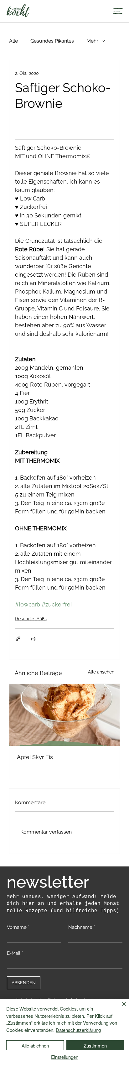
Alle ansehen (101, 671)
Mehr (92, 41)
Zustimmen (95, 1045)
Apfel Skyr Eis (35, 757)
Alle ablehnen (35, 1045)
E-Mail (15, 953)
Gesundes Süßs (31, 618)
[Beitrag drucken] (33, 639)
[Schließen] (120, 1007)
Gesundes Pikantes (52, 41)
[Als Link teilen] (18, 639)
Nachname (81, 927)
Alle (13, 41)
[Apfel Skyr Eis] (64, 715)
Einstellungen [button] (64, 1056)
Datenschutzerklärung (78, 1030)
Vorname (18, 927)
